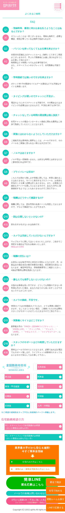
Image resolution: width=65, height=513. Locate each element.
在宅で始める (55, 490)
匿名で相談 (55, 482)
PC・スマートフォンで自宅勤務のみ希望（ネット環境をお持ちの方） (22, 426)
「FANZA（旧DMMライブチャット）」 (39, 326)
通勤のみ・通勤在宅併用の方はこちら (32, 469)
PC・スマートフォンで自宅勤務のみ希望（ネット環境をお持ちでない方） (22, 437)
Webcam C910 (17, 247)
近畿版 (8, 396)
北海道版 (42, 367)
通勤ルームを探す (55, 499)
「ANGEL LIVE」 (18, 329)
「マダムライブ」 (30, 332)
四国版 (8, 405)
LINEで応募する (56, 507)
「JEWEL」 (16, 332)
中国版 (41, 396)
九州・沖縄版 (44, 405)
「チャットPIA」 (34, 329)
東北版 (8, 376)
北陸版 (41, 386)
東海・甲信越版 (12, 386)
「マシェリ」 (49, 329)
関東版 (41, 376)
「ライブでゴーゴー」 (49, 332)
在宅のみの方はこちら (32, 462)
